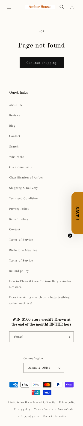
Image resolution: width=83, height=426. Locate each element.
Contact (14, 136)
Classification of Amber (26, 177)
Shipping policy (30, 416)
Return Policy (18, 219)
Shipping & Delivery (23, 187)
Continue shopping (42, 62)
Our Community (20, 167)
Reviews (14, 115)
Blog (12, 125)
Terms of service (43, 409)
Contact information (55, 416)
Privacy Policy (19, 208)
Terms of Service (21, 239)
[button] (9, 7)
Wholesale (16, 157)
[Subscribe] (68, 336)
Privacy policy (22, 409)
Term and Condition (23, 198)
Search (14, 146)
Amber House (25, 402)
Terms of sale (65, 409)
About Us (15, 105)
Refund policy (19, 271)
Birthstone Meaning (23, 250)
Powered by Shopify (44, 402)
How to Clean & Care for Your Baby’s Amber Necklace (40, 284)
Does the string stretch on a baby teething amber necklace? (39, 300)
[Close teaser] (70, 235)
